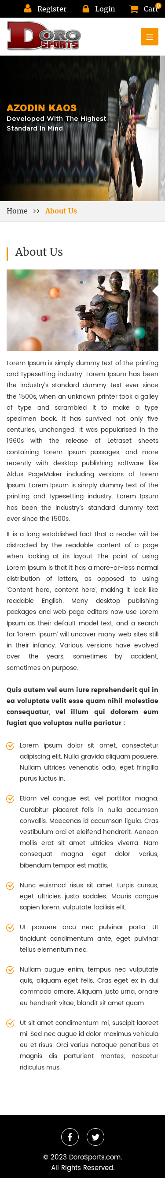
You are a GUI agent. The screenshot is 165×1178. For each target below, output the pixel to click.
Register (51, 8)
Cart (151, 8)
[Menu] (149, 36)
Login (105, 8)
